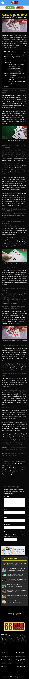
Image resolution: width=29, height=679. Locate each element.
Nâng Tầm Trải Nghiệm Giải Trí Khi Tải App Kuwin (17, 596)
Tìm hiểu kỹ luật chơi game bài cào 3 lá (17, 78)
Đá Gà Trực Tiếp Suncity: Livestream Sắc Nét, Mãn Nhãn (17, 564)
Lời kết (7, 86)
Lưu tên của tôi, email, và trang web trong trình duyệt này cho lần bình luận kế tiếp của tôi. (14, 534)
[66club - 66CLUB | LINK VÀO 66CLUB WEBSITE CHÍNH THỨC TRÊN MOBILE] (14, 3)
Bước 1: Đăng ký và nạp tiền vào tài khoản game (16, 65)
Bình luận (7, 496)
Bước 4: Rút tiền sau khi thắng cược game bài (16, 71)
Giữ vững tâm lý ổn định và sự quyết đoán (18, 82)
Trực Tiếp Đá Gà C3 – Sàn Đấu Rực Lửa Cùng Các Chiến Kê (16, 580)
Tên (5, 510)
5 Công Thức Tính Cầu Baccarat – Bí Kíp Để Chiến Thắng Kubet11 (16, 585)
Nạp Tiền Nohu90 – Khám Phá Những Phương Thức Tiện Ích (15, 574)
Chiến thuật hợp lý (15, 84)
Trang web (7, 524)
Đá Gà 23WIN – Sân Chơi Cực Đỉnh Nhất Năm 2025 (16, 591)
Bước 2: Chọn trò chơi (16, 68)
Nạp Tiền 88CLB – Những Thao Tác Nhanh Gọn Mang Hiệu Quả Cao (16, 569)
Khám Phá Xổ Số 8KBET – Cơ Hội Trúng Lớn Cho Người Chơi (16, 601)
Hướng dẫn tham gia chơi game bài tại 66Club (15, 61)
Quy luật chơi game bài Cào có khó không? (15, 58)
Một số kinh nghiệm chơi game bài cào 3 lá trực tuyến (14, 74)
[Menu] (2, 2)
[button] (24, 52)
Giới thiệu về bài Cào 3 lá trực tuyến (14, 55)
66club (12, 677)
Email (6, 517)
